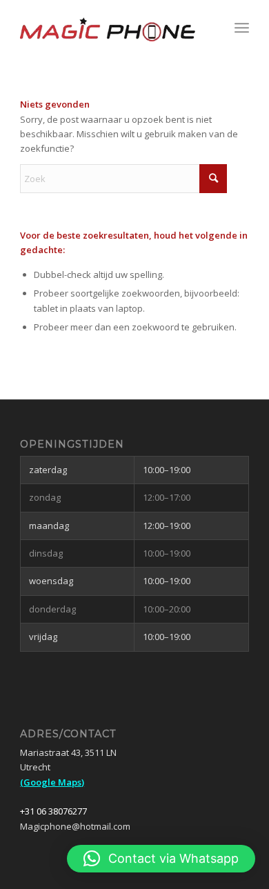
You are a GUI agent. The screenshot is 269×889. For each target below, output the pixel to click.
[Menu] (242, 27)
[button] (161, 858)
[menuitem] (242, 27)
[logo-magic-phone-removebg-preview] (111, 27)
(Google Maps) (52, 782)
